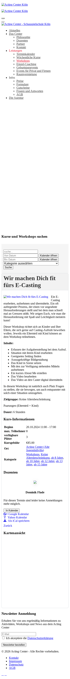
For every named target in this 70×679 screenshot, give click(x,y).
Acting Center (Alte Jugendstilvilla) (37, 448)
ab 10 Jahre (33, 461)
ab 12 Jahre (48, 461)
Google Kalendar (18, 514)
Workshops (32, 454)
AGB (12, 667)
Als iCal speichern (18, 520)
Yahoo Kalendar (17, 517)
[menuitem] (14, 30)
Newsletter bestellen (14, 644)
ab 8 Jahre (57, 457)
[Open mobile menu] (2, 18)
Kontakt (13, 657)
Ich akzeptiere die (29, 638)
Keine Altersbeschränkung (38, 456)
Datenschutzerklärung (40, 638)
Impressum (15, 661)
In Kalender (11, 510)
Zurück (8, 525)
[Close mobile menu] (2, 21)
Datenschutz (16, 664)
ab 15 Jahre (40, 464)
